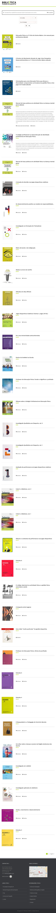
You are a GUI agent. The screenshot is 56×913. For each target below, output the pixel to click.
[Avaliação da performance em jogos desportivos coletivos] (7, 473)
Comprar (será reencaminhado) (23, 125)
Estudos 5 (19, 673)
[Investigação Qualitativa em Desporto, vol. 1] (7, 451)
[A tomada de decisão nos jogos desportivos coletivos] (7, 188)
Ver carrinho (50, 12)
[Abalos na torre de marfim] (7, 276)
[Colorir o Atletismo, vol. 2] (7, 497)
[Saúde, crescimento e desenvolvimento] (7, 815)
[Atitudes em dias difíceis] (7, 298)
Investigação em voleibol (23, 766)
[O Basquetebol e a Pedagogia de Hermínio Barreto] (7, 728)
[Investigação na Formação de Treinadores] (7, 232)
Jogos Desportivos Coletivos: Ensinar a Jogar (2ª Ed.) (32, 313)
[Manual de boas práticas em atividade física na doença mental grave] (7, 167)
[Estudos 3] (7, 837)
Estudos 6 (19, 560)
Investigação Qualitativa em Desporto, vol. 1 (29, 445)
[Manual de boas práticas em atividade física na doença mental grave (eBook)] (7, 109)
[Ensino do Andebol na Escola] (7, 364)
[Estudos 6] (7, 568)
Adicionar (19, 152)
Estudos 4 (19, 697)
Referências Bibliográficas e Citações (37, 889)
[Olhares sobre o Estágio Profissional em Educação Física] (7, 408)
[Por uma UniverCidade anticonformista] (7, 342)
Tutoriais (31, 902)
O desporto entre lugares (23, 607)
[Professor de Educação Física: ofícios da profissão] (7, 657)
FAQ (4, 893)
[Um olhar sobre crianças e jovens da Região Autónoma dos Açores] (7, 750)
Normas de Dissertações (35, 886)
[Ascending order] (35, 17)
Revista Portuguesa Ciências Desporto (10, 889)
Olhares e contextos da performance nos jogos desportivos (34, 538)
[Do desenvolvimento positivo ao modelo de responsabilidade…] (7, 210)
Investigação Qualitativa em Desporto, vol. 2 (29, 423)
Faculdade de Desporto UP (8, 886)
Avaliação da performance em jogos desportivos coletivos (33, 467)
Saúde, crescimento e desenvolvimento (28, 810)
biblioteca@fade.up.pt (9, 873)
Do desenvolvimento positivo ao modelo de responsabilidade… (35, 204)
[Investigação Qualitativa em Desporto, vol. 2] (7, 429)
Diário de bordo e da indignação (25, 248)
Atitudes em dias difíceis (23, 291)
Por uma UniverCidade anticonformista (28, 335)
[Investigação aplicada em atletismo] (7, 794)
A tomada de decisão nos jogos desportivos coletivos (32, 182)
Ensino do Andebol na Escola (25, 357)
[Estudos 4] (7, 705)
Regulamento (32, 899)
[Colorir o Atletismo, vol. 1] (7, 521)
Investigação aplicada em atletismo (26, 788)
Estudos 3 (19, 830)
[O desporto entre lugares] (7, 613)
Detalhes (18, 43)
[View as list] (29, 25)
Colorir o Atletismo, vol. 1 (23, 514)
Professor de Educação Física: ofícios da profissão (31, 651)
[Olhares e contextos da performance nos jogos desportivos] (7, 545)
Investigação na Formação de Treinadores (28, 226)
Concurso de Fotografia (7, 896)
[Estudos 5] (7, 680)
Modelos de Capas (33, 893)
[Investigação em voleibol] (7, 772)
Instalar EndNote (33, 896)
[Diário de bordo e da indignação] (7, 254)
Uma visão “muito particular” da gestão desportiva (31, 629)
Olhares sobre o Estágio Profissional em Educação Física (33, 401)
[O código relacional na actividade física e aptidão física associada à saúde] (7, 591)
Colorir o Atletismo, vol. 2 (23, 489)
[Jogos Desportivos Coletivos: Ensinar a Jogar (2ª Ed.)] (7, 320)
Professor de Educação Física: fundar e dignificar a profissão (34, 379)
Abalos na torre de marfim (24, 270)
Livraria (4, 899)
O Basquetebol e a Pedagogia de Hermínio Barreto (31, 722)
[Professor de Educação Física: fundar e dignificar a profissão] (7, 386)
